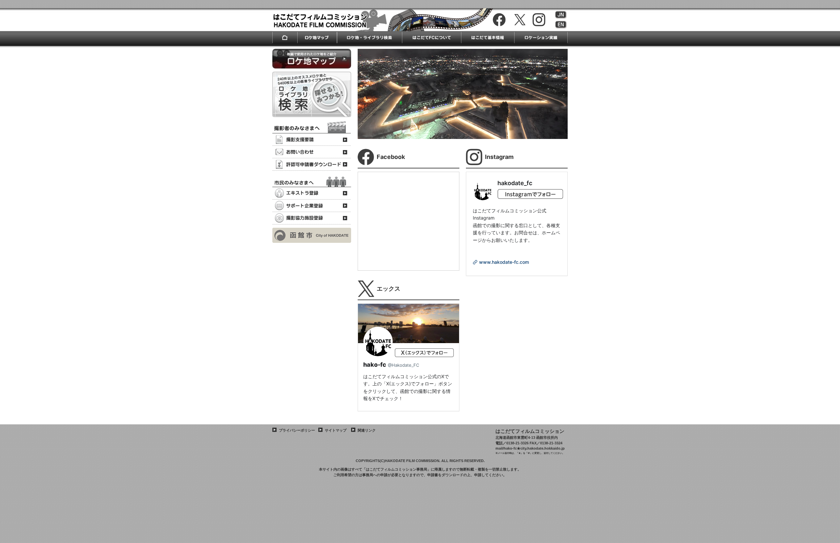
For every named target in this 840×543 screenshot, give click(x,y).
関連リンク (367, 430)
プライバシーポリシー (297, 430)
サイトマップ (335, 430)
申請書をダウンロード (445, 475)
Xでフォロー (424, 354)
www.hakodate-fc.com (504, 262)
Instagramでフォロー (530, 195)
